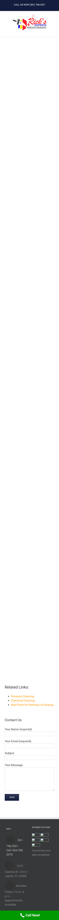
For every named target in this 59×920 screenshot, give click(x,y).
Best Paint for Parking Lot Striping (32, 705)
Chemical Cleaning (23, 701)
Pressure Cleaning (22, 696)
